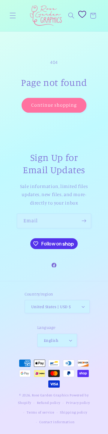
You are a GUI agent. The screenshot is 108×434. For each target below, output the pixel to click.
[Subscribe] (84, 221)
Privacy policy (78, 403)
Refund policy (48, 403)
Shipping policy (73, 412)
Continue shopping (54, 105)
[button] (13, 16)
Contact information (56, 422)
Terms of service (40, 412)
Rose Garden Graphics (50, 395)
